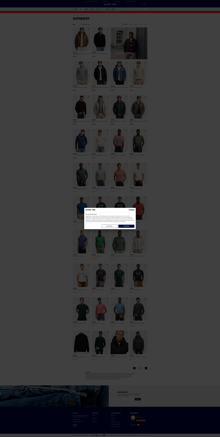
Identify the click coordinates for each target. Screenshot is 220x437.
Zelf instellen (109, 226)
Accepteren (126, 226)
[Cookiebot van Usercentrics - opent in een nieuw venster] (129, 210)
